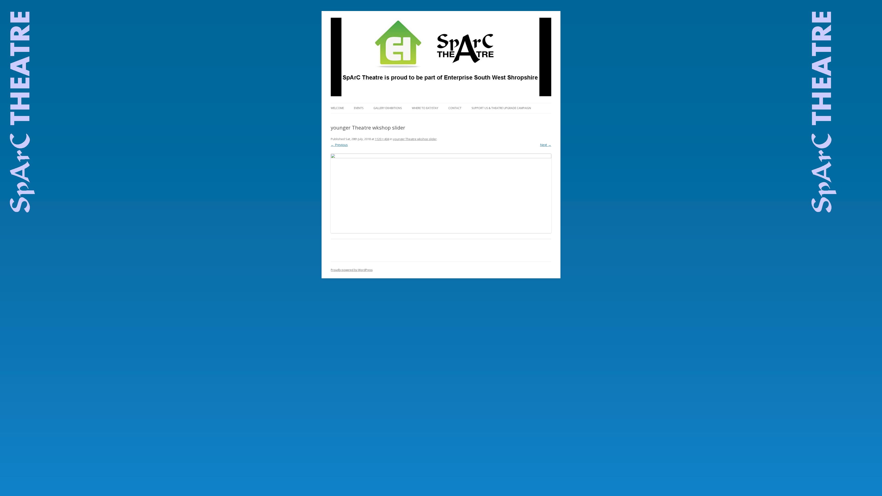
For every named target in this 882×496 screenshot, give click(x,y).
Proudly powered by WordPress (352, 270)
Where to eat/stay (425, 108)
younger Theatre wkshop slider (415, 139)
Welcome (337, 108)
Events (358, 108)
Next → (545, 145)
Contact (454, 108)
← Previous (339, 145)
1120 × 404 (382, 139)
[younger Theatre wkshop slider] (441, 193)
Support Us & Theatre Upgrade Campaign (501, 108)
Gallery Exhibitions (387, 108)
